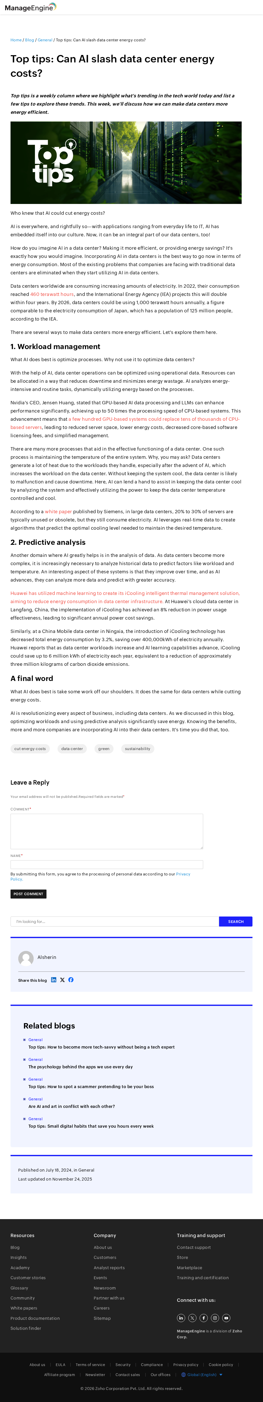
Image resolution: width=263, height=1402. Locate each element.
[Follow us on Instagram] (215, 1318)
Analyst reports (109, 1267)
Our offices (161, 1375)
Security (123, 1365)
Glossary (19, 1288)
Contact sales (128, 1375)
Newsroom (105, 1288)
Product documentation (35, 1318)
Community (23, 1298)
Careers (102, 1308)
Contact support (194, 1247)
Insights (19, 1257)
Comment (20, 809)
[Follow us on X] (192, 1318)
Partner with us (109, 1298)
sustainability (138, 748)
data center (72, 748)
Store (182, 1257)
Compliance (152, 1365)
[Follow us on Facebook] (204, 1318)
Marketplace (189, 1267)
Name (16, 856)
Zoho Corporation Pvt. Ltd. (120, 1388)
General (86, 1170)
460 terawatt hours (52, 294)
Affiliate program (59, 1375)
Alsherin (47, 957)
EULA (60, 1365)
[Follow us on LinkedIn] (181, 1318)
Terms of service (90, 1365)
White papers (24, 1308)
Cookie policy (221, 1365)
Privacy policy (185, 1365)
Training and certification (203, 1277)
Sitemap (102, 1318)
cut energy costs (30, 748)
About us (103, 1247)
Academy (20, 1267)
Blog (15, 1247)
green (104, 748)
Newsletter (95, 1375)
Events (100, 1277)
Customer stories (28, 1277)
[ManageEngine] (37, 7)
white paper (58, 511)
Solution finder (26, 1328)
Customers (105, 1257)
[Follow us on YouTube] (226, 1318)
